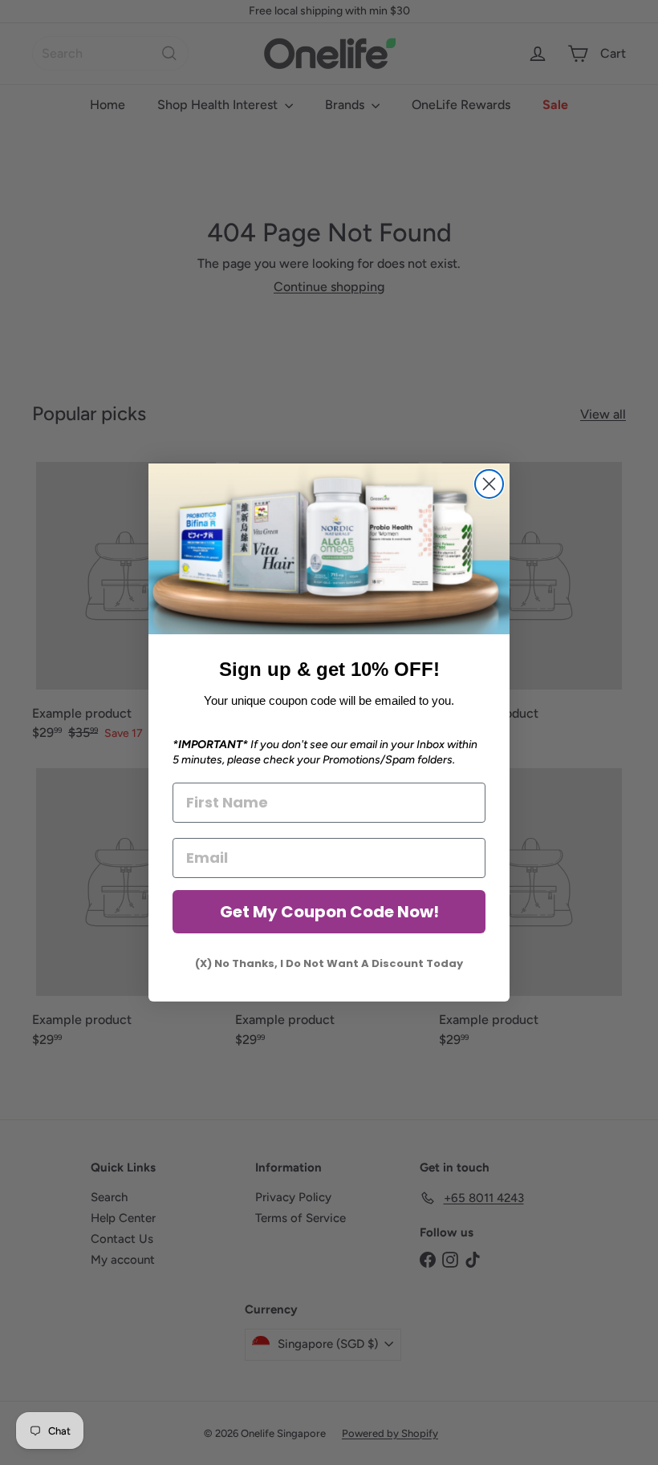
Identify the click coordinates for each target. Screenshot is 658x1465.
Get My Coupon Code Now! (329, 911)
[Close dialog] (489, 484)
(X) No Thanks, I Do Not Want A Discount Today (329, 963)
